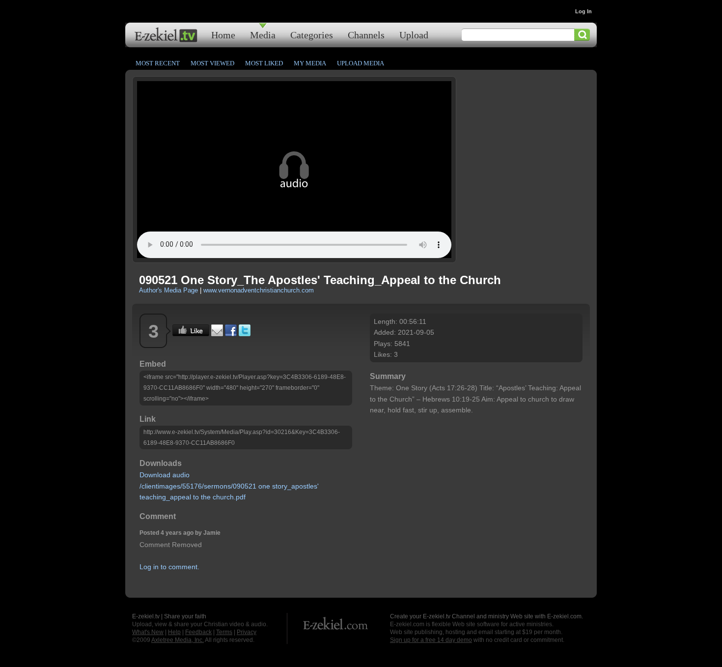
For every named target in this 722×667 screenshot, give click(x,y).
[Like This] (190, 334)
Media (263, 34)
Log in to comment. (169, 567)
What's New (148, 632)
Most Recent (158, 63)
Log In (583, 11)
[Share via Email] (217, 334)
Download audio (164, 475)
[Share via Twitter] (244, 334)
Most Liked (264, 63)
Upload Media (360, 63)
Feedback (198, 632)
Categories (311, 34)
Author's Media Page (168, 290)
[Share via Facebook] (231, 334)
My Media (310, 63)
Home (223, 34)
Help (174, 632)
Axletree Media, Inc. (177, 640)
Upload (413, 34)
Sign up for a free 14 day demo (431, 640)
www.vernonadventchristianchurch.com (258, 290)
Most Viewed (212, 63)
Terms (224, 632)
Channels (366, 34)
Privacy (246, 632)
